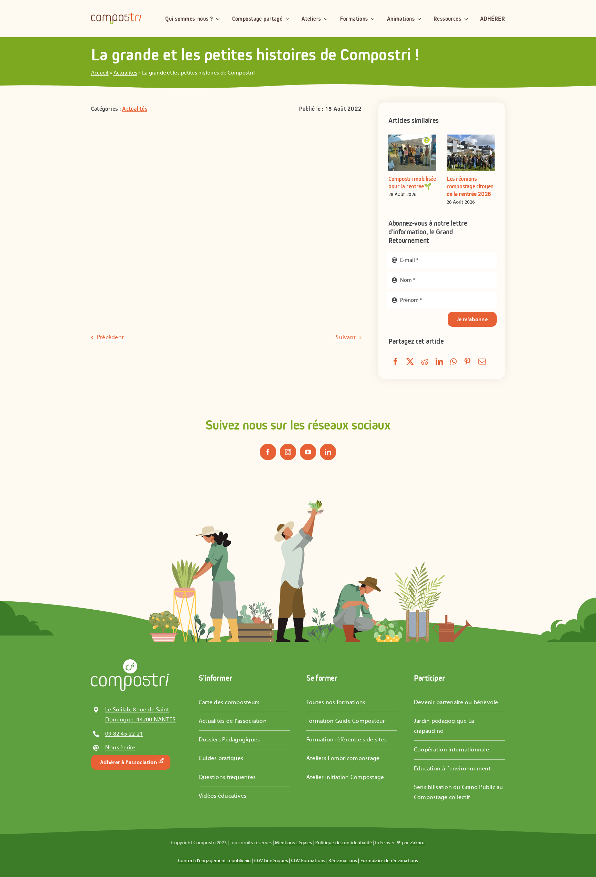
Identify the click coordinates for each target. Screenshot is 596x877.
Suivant (346, 337)
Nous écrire (120, 747)
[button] (393, 170)
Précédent (110, 337)
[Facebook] (395, 362)
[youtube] (308, 452)
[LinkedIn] (439, 362)
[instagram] (288, 452)
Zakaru (417, 843)
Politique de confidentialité (343, 843)
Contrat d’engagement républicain (214, 861)
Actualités (125, 73)
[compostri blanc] (130, 662)
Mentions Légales (293, 843)
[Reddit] (424, 362)
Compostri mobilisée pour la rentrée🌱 (412, 182)
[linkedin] (328, 452)
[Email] (482, 362)
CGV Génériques (271, 861)
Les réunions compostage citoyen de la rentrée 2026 (470, 186)
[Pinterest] (467, 362)
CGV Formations (308, 861)
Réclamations (342, 861)
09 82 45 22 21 (124, 733)
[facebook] (268, 452)
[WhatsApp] (453, 362)
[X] (410, 362)
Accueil (100, 73)
